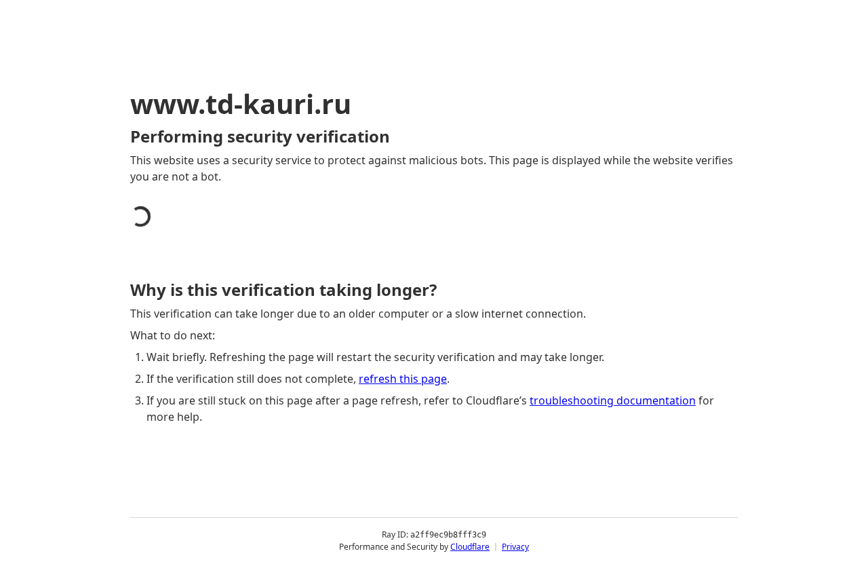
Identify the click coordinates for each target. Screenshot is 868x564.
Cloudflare (470, 546)
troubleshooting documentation (613, 400)
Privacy (515, 546)
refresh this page (403, 378)
